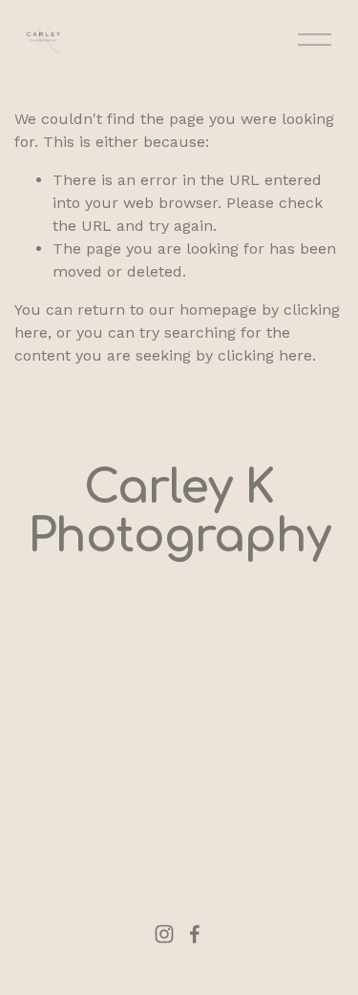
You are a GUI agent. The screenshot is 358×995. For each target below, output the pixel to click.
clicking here (265, 355)
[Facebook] (194, 933)
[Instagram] (164, 933)
